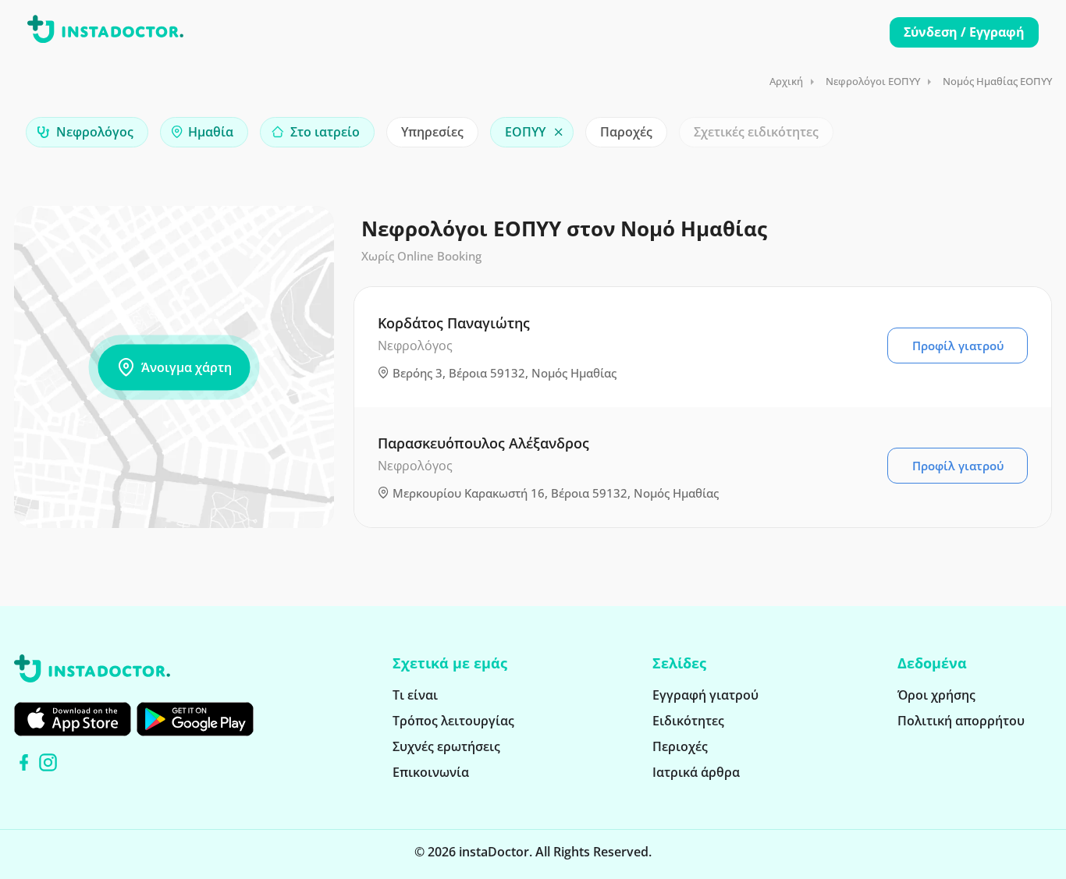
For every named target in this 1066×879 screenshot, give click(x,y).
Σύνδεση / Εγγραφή (964, 32)
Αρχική (786, 81)
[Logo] (105, 32)
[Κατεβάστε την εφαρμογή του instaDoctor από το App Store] (72, 719)
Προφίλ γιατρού (958, 345)
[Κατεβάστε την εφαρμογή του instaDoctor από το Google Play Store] (195, 719)
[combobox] (87, 132)
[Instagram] (48, 762)
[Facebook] (24, 762)
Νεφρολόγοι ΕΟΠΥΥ (873, 81)
